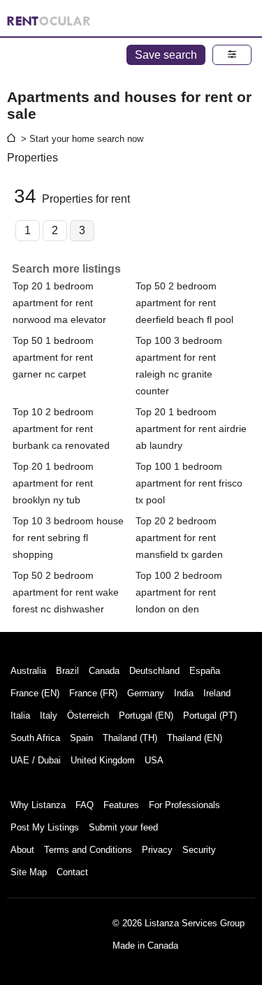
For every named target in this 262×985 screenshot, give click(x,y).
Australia (28, 671)
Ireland (217, 693)
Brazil (67, 671)
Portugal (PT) (210, 715)
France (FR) (93, 693)
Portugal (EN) (146, 715)
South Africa (35, 738)
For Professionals (184, 805)
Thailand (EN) (194, 738)
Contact (72, 872)
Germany (145, 693)
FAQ (84, 805)
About (22, 849)
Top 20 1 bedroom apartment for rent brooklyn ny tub (53, 483)
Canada (104, 671)
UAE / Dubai (35, 760)
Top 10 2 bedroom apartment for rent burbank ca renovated (61, 428)
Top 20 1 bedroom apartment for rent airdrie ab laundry (191, 428)
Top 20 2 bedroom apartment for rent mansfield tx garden (179, 537)
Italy (48, 715)
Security (199, 849)
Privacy (157, 849)
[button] (232, 55)
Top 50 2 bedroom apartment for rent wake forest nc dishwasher (66, 592)
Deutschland (154, 671)
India (184, 693)
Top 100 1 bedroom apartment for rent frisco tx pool (189, 483)
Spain (81, 738)
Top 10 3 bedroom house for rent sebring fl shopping (68, 537)
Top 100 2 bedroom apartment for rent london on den (179, 592)
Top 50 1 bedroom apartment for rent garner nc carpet (53, 357)
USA (154, 760)
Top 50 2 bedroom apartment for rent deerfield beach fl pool (184, 302)
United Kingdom (103, 760)
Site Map (28, 872)
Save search (166, 55)
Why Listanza (38, 805)
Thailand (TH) (130, 738)
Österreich (88, 715)
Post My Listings (44, 827)
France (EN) (34, 693)
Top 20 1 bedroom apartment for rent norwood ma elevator (59, 302)
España (204, 671)
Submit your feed (123, 827)
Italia (20, 715)
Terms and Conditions (88, 849)
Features (121, 805)
